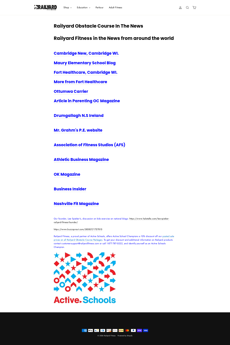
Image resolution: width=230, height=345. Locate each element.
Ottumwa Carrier (71, 91)
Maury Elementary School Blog (85, 63)
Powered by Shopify (125, 335)
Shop (66, 7)
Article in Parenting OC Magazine (87, 101)
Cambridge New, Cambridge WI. (86, 53)
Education (82, 7)
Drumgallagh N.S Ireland (79, 115)
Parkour (100, 7)
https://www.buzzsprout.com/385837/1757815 (78, 229)
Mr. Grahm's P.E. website (78, 130)
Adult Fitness (115, 7)
